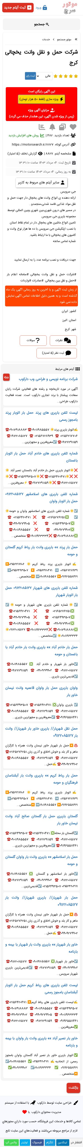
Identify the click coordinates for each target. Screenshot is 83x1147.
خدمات (46, 39)
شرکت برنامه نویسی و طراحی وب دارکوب (48, 379)
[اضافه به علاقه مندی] (73, 127)
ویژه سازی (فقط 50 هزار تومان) (39, 99)
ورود (39, 7)
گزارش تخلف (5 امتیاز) (23, 153)
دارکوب (41, 1103)
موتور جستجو (64, 39)
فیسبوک (37, 1142)
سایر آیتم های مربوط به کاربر (39, 183)
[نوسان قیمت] (42, 127)
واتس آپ (11, 1142)
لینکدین (62, 1142)
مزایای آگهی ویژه (39, 110)
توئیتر (24, 1142)
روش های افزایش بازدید (24, 135)
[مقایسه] (62, 127)
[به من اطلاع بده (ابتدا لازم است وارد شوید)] (52, 127)
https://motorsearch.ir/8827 (33, 144)
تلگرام (49, 1142)
